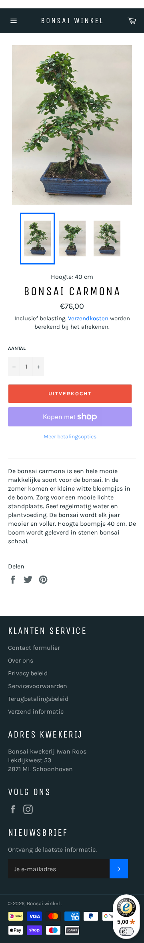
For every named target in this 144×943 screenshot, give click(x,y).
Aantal (17, 348)
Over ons (20, 660)
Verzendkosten (88, 318)
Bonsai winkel (72, 20)
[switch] (126, 931)
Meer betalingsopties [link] (70, 436)
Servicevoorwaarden (37, 686)
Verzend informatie (36, 711)
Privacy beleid (28, 673)
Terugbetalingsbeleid (38, 698)
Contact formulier (34, 647)
